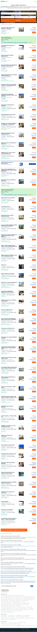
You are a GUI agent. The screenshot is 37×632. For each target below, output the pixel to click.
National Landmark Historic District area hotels (18, 601)
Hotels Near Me (16, 628)
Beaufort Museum (17, 600)
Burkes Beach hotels (15, 608)
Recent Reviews (33, 48)
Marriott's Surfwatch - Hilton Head (8, 387)
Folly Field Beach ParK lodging (20, 606)
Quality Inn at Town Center (5, 572)
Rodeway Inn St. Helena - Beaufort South (7, 216)
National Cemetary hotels (19, 596)
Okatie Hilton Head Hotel (7, 273)
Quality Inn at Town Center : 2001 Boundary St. (8, 153)
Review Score (34, 218)
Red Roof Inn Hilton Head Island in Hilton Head (7, 473)
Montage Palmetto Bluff (18, 537)
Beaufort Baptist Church (18, 599)
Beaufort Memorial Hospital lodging (19, 595)
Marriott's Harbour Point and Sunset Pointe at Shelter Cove (8, 397)
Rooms (30, 15)
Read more (12, 80)
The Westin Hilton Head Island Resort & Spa (8, 567)
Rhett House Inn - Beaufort (8, 197)
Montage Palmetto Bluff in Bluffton (8, 463)
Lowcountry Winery (11, 600)
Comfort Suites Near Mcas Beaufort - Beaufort (8, 28)
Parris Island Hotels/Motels (26, 615)
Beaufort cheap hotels (4, 615)
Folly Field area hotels (29, 606)
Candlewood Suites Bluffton (7, 582)
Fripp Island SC (17, 616)
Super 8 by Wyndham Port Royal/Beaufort (8, 134)
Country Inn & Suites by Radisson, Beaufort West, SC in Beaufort (9, 95)
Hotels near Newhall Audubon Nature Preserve (7, 609)
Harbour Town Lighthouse (25, 604)
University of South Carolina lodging (6, 601)
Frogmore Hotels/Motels (11, 616)
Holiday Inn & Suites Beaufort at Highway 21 (8, 581)
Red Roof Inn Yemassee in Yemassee (8, 492)
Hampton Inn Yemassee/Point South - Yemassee (9, 483)
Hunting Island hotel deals (12, 619)
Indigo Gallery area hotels (4, 600)
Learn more (10, 324)
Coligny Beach (32, 609)
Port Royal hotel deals (19, 615)
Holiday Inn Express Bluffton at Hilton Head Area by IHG (26, 581)
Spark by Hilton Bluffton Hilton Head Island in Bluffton (9, 225)
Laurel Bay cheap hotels (11, 615)
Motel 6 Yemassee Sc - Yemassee (7, 436)
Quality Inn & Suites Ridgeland (9, 282)
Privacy (13, 628)
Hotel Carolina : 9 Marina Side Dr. (8, 416)
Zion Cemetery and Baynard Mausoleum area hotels (8, 606)
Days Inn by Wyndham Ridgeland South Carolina (7, 292)
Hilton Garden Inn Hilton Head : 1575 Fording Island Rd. (9, 256)
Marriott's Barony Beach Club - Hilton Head (9, 358)
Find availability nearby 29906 (5, 11)
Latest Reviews (34, 87)
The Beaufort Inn (5, 206)
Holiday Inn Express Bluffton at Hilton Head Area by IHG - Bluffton (9, 235)
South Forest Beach (9, 610)
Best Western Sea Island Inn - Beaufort (8, 180)
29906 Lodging (3, 622)
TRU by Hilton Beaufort (17, 546)
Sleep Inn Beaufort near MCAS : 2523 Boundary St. (9, 75)
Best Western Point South (7, 445)
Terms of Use (9, 628)
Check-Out (16, 15)
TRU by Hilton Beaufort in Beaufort (7, 46)
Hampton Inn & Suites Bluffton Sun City (9, 338)
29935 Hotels (3, 623)
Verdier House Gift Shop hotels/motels (28, 599)
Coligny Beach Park (26, 609)
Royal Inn (3, 264)
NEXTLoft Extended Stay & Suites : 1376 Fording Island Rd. (9, 246)
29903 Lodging (11, 622)
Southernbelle (4, 501)
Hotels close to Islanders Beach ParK (15, 605)
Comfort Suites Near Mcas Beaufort (7, 546)
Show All (18, 625)
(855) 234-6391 (27, 628)
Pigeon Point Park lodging (24, 600)
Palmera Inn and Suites (7, 509)
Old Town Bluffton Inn (7, 309)
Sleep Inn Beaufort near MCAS (29, 572)
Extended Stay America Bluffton (7, 407)
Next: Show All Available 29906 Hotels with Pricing (13, 530)
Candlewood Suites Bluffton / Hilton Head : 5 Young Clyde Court (8, 347)
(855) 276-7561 (4, 39)
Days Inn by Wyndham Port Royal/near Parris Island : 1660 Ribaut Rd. (9, 170)
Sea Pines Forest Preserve (18, 609)
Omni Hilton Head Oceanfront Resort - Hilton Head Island (9, 519)
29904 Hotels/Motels (14, 623)
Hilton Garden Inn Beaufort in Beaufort (8, 143)
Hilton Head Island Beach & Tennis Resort (8, 377)
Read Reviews (34, 136)
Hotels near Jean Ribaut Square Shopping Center (8, 596)
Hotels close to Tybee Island (5, 605)
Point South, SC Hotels (4, 619)
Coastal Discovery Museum (17, 604)
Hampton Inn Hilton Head (7, 328)
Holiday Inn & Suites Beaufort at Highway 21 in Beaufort (8, 124)
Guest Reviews (34, 117)
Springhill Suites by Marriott (8, 114)
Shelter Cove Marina (30, 608)
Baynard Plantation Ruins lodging (18, 610)
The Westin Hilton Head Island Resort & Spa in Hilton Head (9, 368)
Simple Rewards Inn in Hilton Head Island (8, 301)
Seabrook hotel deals (4, 616)
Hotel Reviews (34, 58)
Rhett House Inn (12, 541)
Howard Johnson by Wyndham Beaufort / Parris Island (9, 65)
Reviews (34, 97)
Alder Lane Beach (3, 610)
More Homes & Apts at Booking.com (7, 163)
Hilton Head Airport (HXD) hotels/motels (6, 604)
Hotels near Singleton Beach (22, 608)
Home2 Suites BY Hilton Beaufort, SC (7, 56)
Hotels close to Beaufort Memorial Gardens (7, 595)
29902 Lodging (20, 622)
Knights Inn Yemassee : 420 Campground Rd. (8, 426)
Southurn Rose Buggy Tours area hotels (29, 596)
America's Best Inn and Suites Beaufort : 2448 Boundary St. (8, 85)
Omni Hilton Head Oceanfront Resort (30, 537)
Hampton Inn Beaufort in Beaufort (7, 105)
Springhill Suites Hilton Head (8, 453)
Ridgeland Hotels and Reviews (25, 616)
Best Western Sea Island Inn (15, 576)
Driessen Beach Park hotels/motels (6, 608)
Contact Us (2, 628)
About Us (5, 628)
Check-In (2, 15)
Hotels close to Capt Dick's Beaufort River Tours (7, 599)
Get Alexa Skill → (30, 42)
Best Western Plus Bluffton (25, 576)
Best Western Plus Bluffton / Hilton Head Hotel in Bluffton (8, 319)
